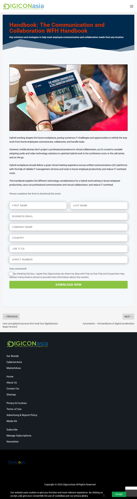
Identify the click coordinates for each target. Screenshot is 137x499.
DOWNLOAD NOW (69, 284)
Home (10, 376)
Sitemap (11, 394)
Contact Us (13, 388)
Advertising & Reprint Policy (22, 415)
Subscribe (12, 429)
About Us (12, 382)
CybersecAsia (14, 362)
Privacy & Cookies (17, 403)
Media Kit (12, 421)
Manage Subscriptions (19, 435)
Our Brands (13, 356)
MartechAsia (14, 368)
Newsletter (13, 441)
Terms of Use (14, 409)
